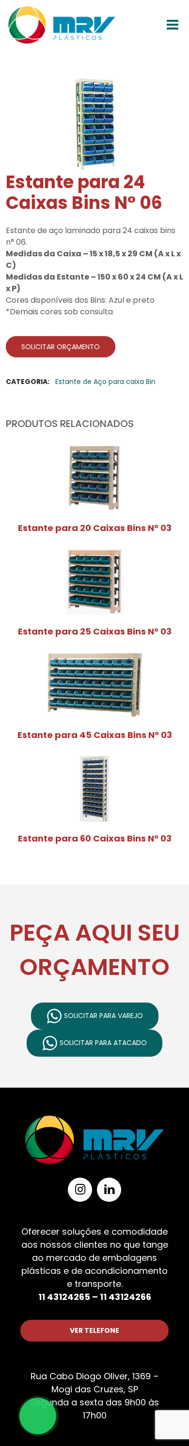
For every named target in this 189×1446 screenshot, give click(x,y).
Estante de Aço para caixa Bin (105, 381)
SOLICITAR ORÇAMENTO (60, 347)
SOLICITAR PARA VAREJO (102, 1015)
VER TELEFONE (94, 1330)
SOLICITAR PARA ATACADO (102, 1043)
